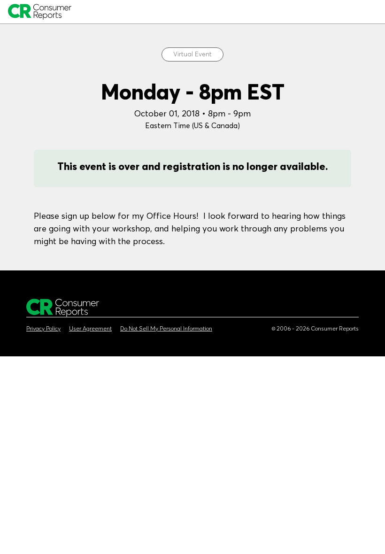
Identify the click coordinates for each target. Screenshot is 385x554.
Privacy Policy (43, 328)
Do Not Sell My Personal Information (166, 328)
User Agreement (90, 328)
